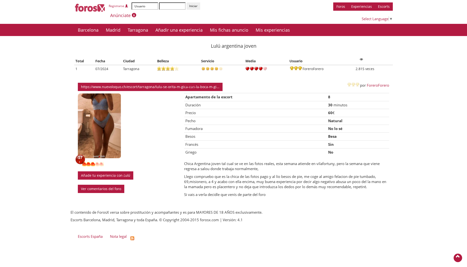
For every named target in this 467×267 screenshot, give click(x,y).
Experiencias (361, 6)
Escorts (384, 6)
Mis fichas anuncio (229, 30)
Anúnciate (121, 15)
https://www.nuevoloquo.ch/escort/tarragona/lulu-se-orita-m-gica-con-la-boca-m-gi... (150, 86)
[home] (90, 6)
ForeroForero (378, 85)
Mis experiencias (273, 30)
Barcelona (88, 30)
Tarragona (138, 30)
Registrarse (117, 6)
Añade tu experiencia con (105, 175)
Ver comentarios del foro (101, 188)
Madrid (113, 30)
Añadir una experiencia (179, 30)
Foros (340, 6)
